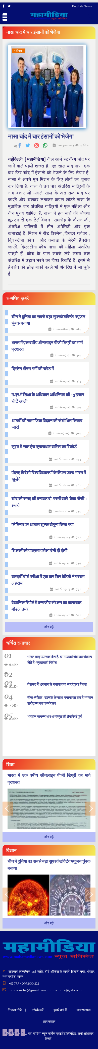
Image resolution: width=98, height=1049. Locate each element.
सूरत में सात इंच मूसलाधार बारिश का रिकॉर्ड (44, 446)
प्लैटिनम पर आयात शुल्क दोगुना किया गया (43, 524)
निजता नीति (15, 1010)
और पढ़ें (49, 627)
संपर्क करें (37, 1010)
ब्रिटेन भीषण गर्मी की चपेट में (33, 368)
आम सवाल (49, 1022)
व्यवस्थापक (83, 1010)
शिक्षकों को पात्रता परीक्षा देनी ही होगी (39, 550)
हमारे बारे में (60, 1010)
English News (82, 6)
